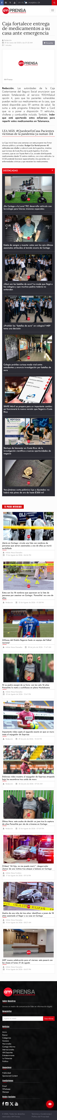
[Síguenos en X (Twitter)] (10, 2)
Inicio (4, 1032)
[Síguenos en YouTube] (14, 2)
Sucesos (5, 1040)
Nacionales (6, 1043)
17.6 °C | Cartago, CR (29, 2)
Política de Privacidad (40, 1116)
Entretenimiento (8, 1055)
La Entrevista (7, 1058)
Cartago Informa (8, 1046)
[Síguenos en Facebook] (2, 2)
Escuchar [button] (49, 43)
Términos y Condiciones (41, 1114)
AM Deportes (7, 1052)
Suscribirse (48, 1018)
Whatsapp (6, 1089)
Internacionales (8, 1049)
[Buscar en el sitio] (54, 2)
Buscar (5, 1035)
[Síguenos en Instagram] (6, 2)
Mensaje (5, 1092)
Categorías (6, 1038)
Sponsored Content (9, 1075)
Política (5, 1061)
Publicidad (6, 1073)
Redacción (8, 40)
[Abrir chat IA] (50, 1104)
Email (4, 1086)
